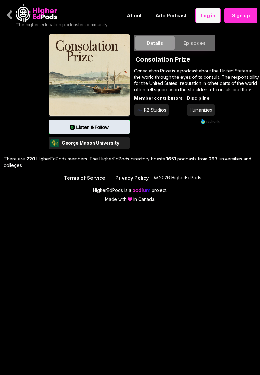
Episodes (194, 43)
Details (155, 43)
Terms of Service (84, 178)
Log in (208, 15)
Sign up (241, 15)
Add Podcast (170, 15)
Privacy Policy (132, 178)
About (134, 15)
